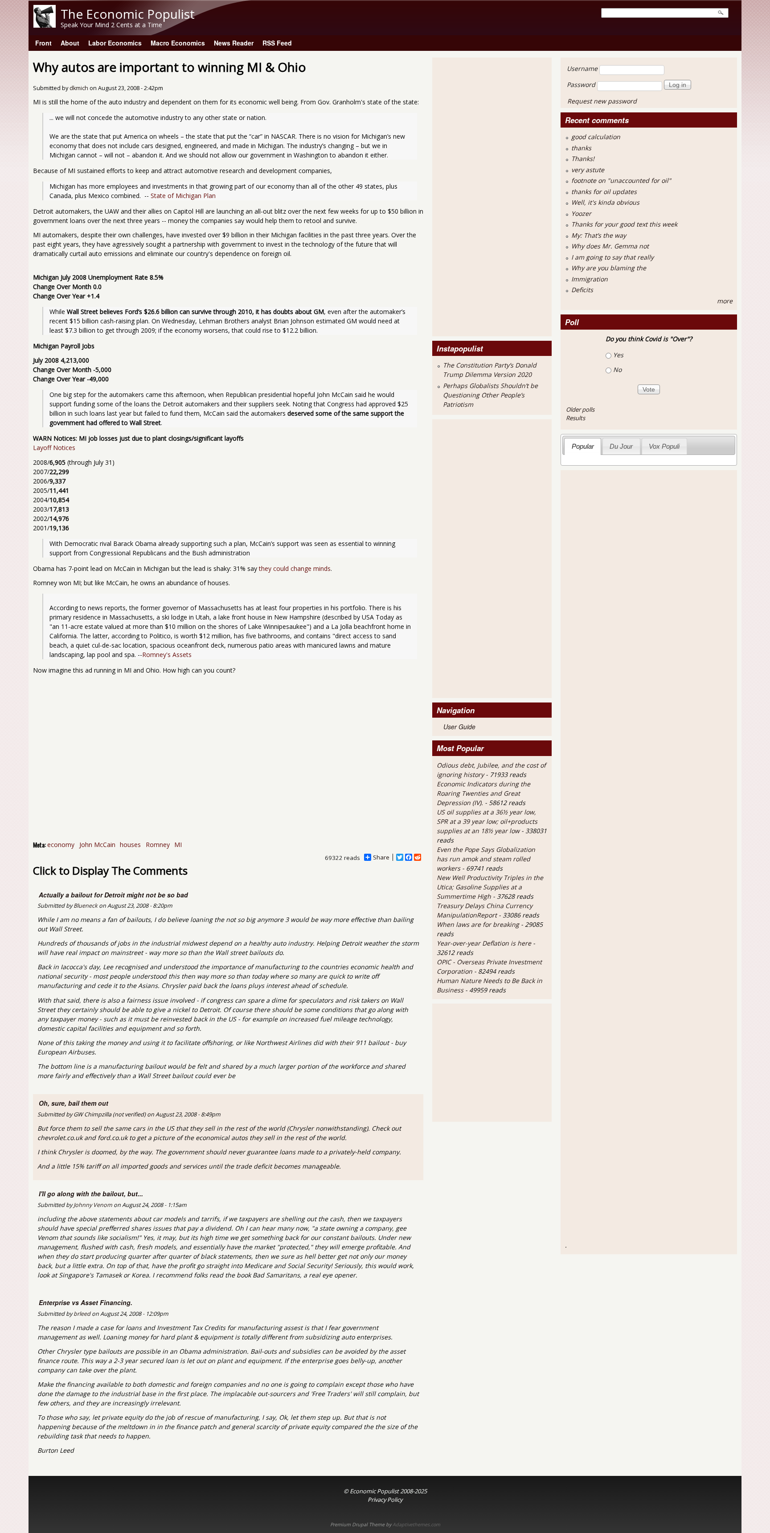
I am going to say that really (612, 257)
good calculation (595, 136)
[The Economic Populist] (44, 25)
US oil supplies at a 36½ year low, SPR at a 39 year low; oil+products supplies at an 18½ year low (487, 821)
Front (43, 42)
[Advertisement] (472, 196)
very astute (587, 169)
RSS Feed (277, 42)
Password (581, 84)
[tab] (582, 446)
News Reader (234, 42)
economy (60, 844)
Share (381, 857)
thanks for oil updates (604, 191)
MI (178, 844)
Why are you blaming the (608, 268)
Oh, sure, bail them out (73, 1103)
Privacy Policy (385, 1500)
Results (575, 418)
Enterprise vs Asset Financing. (85, 1302)
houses (130, 844)
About (70, 42)
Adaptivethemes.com (416, 1524)
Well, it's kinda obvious (605, 202)
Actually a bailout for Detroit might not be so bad (113, 894)
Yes (618, 355)
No (617, 369)
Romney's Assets (167, 654)
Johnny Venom (93, 1205)
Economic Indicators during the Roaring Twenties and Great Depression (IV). (483, 793)
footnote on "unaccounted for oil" (621, 180)
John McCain (97, 844)
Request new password (602, 101)
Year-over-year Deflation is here (484, 943)
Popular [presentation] (583, 446)
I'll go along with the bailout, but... (91, 1193)
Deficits (582, 289)
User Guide (459, 726)
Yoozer (581, 213)
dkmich (79, 88)
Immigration (589, 279)
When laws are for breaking (478, 924)
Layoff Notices (54, 447)
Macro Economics (178, 42)
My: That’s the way (598, 235)
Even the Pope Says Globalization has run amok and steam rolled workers (486, 858)
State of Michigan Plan (183, 195)
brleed (82, 1314)
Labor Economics (115, 42)
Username (582, 68)
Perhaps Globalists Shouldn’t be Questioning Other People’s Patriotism (490, 395)
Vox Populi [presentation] (664, 446)
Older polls (580, 409)
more (725, 301)
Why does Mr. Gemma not (610, 246)
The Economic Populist (128, 13)
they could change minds (295, 568)
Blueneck (86, 905)
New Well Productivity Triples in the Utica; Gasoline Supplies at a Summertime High (490, 887)
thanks (581, 148)
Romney (158, 844)
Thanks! (582, 158)
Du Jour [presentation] (621, 446)
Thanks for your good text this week (624, 224)
